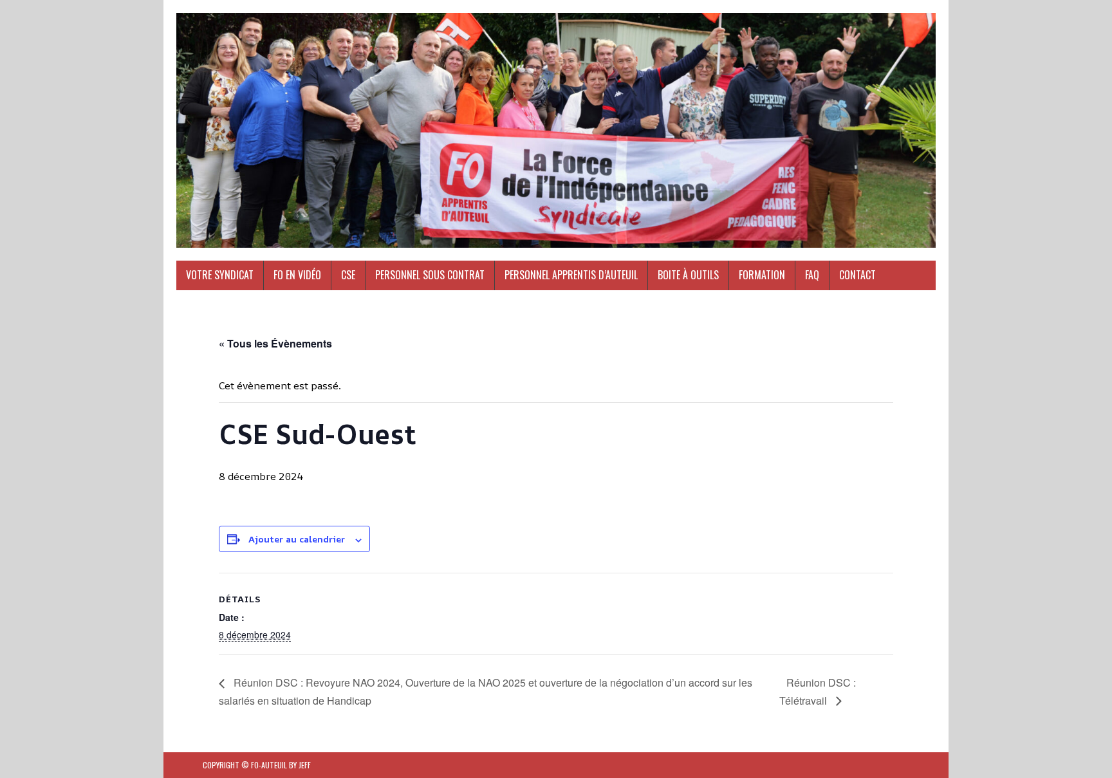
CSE (348, 274)
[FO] (556, 130)
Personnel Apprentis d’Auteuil (571, 274)
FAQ (812, 274)
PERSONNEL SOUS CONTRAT (430, 274)
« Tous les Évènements (275, 343)
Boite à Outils (688, 274)
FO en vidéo (297, 274)
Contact (857, 274)
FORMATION (762, 274)
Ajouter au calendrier (296, 539)
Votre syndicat (220, 274)
